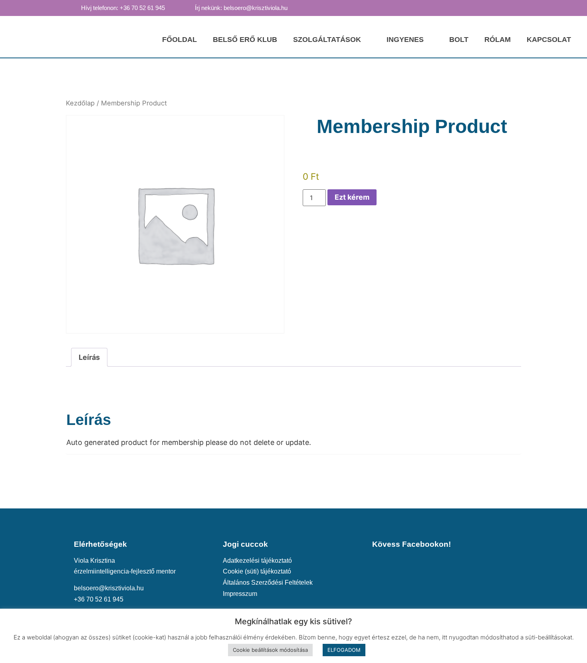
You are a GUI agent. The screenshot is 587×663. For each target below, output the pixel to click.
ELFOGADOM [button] (344, 650)
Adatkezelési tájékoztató (257, 560)
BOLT (458, 40)
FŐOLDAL (179, 40)
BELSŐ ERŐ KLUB (245, 40)
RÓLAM (497, 40)
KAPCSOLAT (549, 40)
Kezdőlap (80, 103)
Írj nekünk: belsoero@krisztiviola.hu (241, 8)
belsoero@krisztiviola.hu (109, 588)
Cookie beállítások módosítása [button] (270, 650)
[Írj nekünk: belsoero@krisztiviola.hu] (187, 7)
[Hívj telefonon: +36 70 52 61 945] (73, 7)
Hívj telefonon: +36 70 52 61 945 (123, 8)
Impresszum (240, 593)
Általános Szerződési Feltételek (268, 582)
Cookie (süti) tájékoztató (257, 571)
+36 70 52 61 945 (98, 599)
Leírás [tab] (89, 357)
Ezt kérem (352, 197)
